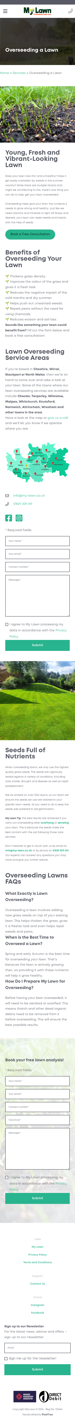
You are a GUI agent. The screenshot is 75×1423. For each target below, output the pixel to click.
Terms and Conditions (37, 1262)
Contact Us (37, 1284)
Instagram (37, 1305)
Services (19, 73)
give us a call (58, 418)
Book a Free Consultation (30, 234)
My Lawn (37, 1247)
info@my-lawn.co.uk (18, 851)
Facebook (37, 1313)
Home (4, 73)
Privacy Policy (37, 1255)
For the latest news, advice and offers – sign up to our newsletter (35, 1332)
